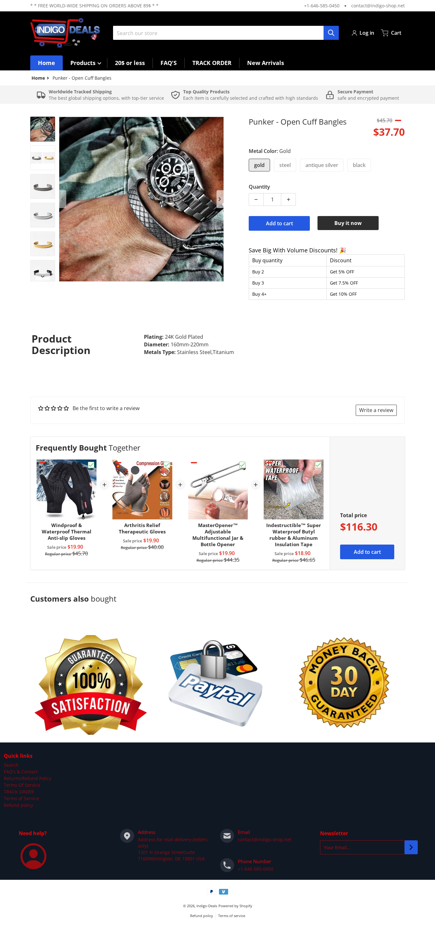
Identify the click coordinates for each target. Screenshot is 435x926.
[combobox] (226, 33)
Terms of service (231, 915)
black (359, 165)
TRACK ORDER (19, 792)
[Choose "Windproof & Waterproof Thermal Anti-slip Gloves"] (91, 465)
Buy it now (348, 223)
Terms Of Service (22, 785)
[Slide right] (220, 199)
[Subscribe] (411, 847)
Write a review (376, 410)
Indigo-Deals (206, 905)
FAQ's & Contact (21, 772)
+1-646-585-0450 (321, 6)
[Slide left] (62, 199)
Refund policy (18, 805)
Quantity (259, 186)
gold (259, 165)
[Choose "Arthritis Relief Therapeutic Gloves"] (167, 465)
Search (11, 765)
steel (285, 165)
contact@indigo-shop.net (378, 6)
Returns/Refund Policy (27, 778)
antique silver (321, 165)
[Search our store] (331, 33)
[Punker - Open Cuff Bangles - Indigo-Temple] (42, 129)
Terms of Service (21, 798)
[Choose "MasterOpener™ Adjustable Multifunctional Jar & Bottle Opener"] (242, 465)
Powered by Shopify (235, 905)
